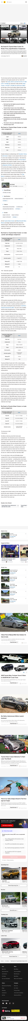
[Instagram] (6, 1003)
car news (7, 961)
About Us (16, 985)
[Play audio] (24, 672)
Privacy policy (17, 990)
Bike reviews (16, 973)
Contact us (4, 992)
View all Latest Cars (13, 956)
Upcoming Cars (5, 971)
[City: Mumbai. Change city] (26, 2)
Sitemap (3, 990)
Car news (4, 976)
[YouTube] (3, 1003)
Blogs (3, 988)
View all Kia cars (13, 910)
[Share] (26, 43)
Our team (16, 988)
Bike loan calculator (18, 978)
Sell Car (3, 995)
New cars (4, 969)
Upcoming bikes (17, 971)
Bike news (16, 976)
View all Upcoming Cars (13, 885)
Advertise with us (17, 995)
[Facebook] (10, 1003)
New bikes (16, 969)
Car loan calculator (6, 978)
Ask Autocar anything (6, 985)
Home (2, 961)
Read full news (13, 642)
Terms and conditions (18, 992)
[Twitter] (13, 1003)
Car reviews (4, 973)
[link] (10, 873)
